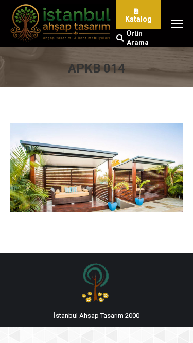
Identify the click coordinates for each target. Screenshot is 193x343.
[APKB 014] (96, 167)
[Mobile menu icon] (177, 23)
